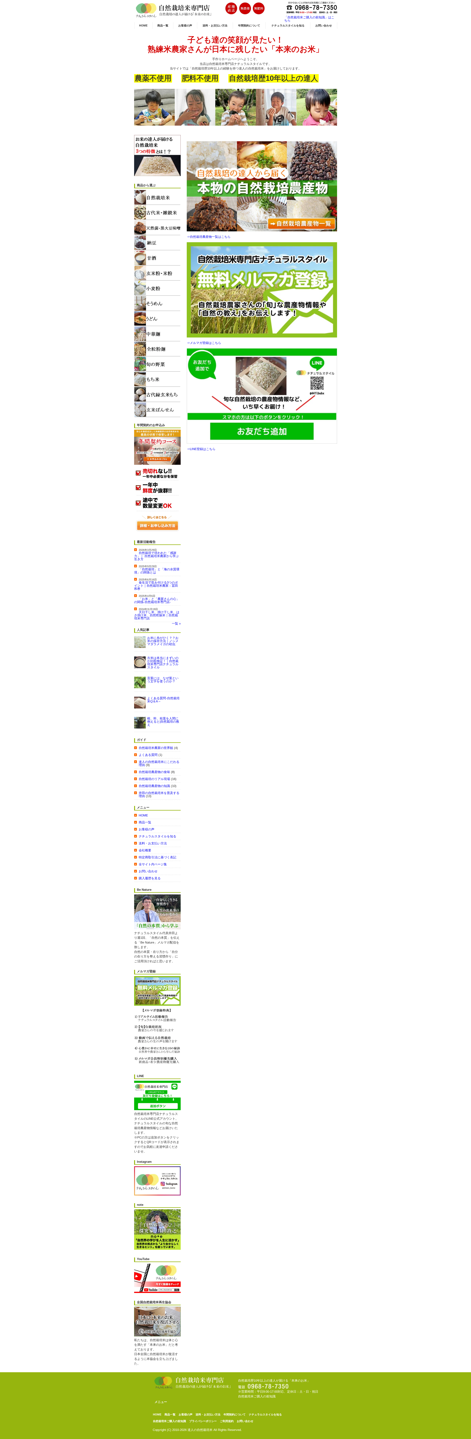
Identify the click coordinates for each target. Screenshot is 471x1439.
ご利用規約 (227, 1421)
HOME (143, 25)
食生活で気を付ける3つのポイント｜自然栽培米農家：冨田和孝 (156, 585)
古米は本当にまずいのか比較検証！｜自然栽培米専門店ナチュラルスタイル (162, 662)
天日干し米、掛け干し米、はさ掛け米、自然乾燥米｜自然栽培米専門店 (156, 615)
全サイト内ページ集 (153, 864)
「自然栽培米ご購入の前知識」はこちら (309, 19)
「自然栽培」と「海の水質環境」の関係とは (156, 571)
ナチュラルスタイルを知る (287, 25)
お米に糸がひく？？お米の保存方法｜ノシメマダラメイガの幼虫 (162, 641)
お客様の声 (185, 25)
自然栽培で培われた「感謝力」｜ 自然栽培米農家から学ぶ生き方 (156, 556)
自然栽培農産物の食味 (154, 772)
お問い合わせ (323, 25)
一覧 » (176, 623)
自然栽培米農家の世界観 (156, 748)
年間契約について (249, 25)
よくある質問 (148, 755)
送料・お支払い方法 (215, 25)
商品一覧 (162, 25)
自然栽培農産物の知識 (154, 786)
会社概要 (145, 850)
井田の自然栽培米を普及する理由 (159, 794)
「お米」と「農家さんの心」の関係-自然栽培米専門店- (156, 600)
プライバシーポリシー (203, 1421)
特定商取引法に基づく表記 (157, 857)
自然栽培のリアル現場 (154, 779)
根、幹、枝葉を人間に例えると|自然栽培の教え (163, 721)
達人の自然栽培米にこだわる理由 (159, 763)
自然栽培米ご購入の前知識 (257, 1396)
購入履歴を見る (150, 878)
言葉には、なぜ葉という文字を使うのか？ (162, 679)
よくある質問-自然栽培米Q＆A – (163, 700)
